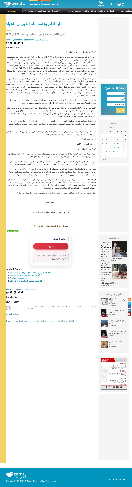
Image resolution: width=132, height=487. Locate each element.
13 (118, 143)
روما (40, 4)
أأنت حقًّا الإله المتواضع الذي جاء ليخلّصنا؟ (25, 275)
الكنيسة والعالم (46, 4)
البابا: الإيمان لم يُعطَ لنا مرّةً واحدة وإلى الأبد (106, 245)
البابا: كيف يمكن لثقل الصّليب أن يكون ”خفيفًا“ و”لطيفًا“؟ (117, 332)
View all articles (12, 314)
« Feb (102, 160)
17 (106, 147)
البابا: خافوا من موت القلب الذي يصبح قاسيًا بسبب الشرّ (30, 272)
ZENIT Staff (29, 40)
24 (106, 151)
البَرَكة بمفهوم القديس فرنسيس (115, 343)
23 (102, 151)
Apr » (106, 160)
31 (106, 155)
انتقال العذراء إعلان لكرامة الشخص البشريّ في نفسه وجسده (84, 11)
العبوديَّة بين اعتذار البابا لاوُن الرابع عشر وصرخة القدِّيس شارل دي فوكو (117, 301)
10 (106, 143)
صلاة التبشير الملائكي (42, 40)
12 (114, 143)
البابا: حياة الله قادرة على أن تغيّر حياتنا (117, 311)
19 (114, 147)
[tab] (107, 360)
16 (102, 147)
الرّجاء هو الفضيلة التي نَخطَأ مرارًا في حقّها (26, 281)
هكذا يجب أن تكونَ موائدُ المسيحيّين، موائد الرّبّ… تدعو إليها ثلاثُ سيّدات (27, 11)
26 (114, 151)
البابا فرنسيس (34, 4)
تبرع (57, 4)
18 (110, 147)
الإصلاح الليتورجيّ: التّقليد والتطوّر (116, 322)
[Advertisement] (113, 48)
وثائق (53, 4)
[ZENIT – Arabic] (16, 4)
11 (110, 143)
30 (102, 155)
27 (118, 151)
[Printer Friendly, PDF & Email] (12, 231)
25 (110, 151)
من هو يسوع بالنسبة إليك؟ (19, 278)
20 (118, 147)
